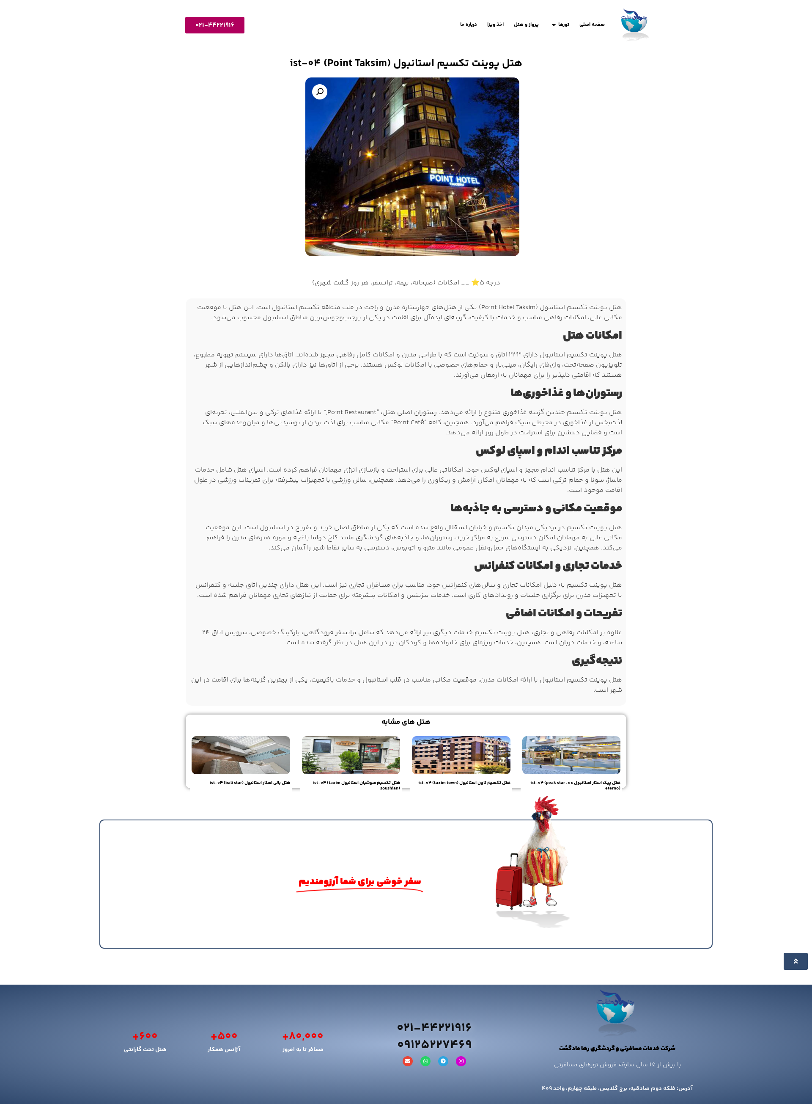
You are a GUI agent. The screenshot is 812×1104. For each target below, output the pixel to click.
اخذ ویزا (495, 25)
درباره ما (468, 25)
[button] (319, 91)
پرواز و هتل (526, 25)
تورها (563, 25)
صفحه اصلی (592, 25)
